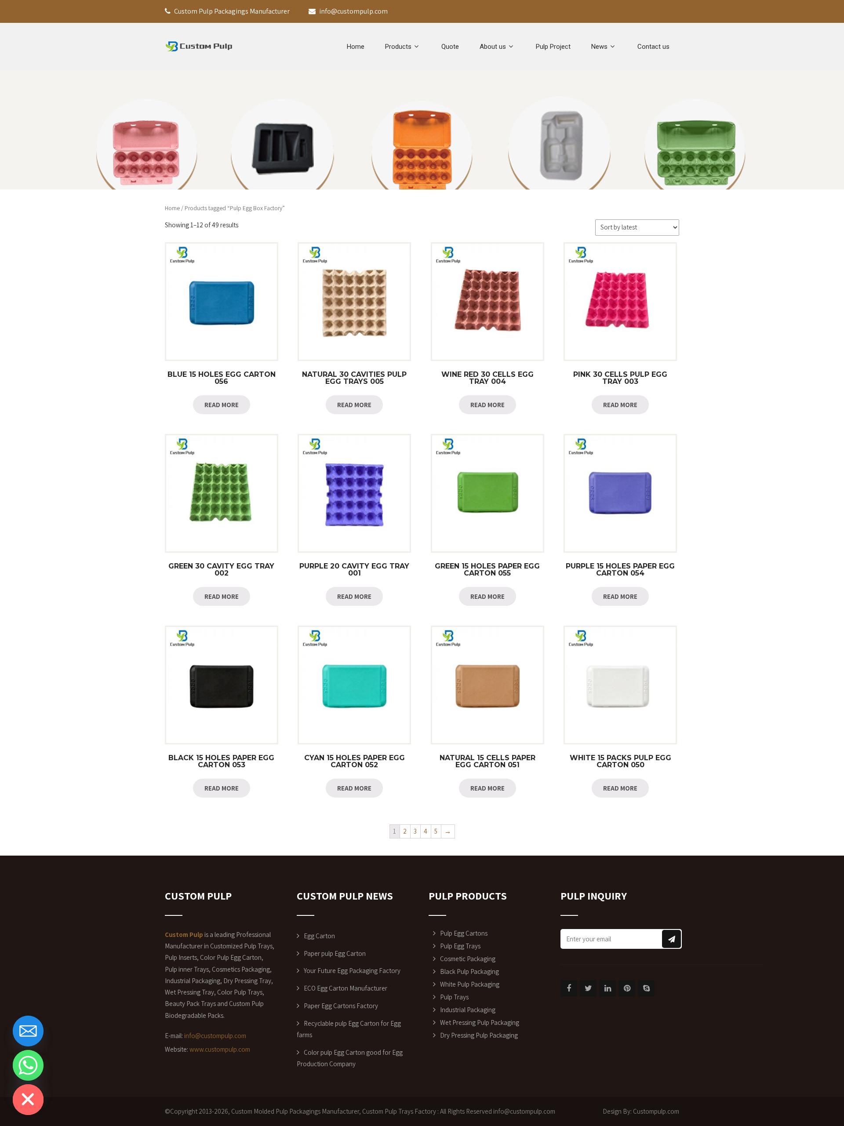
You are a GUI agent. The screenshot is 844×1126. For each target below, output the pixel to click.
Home (355, 47)
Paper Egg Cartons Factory (341, 1006)
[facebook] (568, 988)
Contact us (653, 47)
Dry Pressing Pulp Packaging (479, 1035)
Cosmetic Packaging (467, 959)
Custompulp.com (656, 1111)
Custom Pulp (379, 1111)
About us (493, 47)
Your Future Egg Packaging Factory (352, 970)
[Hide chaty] (28, 1099)
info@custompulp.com (215, 1035)
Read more (221, 405)
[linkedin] (607, 988)
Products (398, 47)
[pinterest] (626, 988)
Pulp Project (553, 47)
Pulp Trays (454, 997)
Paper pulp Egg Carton (335, 953)
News (599, 47)
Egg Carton (319, 936)
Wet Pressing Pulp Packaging (479, 1022)
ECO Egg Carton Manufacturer (345, 988)
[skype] (646, 988)
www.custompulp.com (219, 1049)
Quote (450, 47)
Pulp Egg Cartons (463, 933)
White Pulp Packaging (469, 984)
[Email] (28, 1031)
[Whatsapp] (28, 1065)
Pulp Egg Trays (460, 946)
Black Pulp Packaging (469, 971)
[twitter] (588, 988)
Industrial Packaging (467, 1010)
